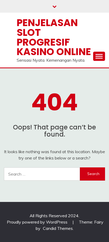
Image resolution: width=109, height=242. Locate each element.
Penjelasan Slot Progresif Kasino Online (54, 37)
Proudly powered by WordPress (38, 222)
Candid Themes (58, 228)
